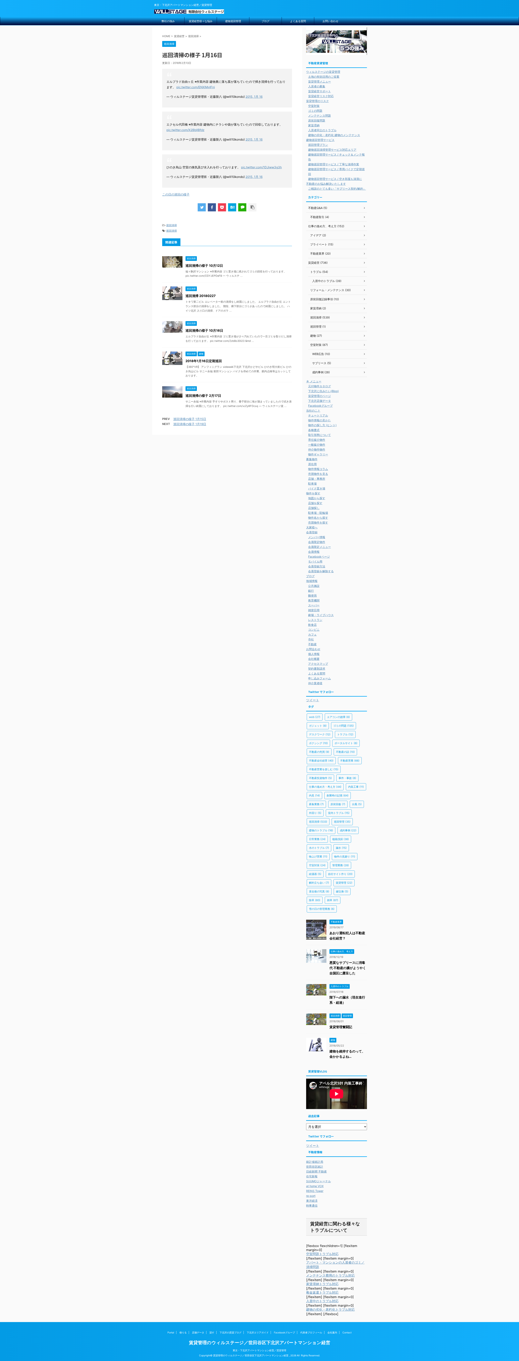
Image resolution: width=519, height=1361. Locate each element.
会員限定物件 (316, 542)
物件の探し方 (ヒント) (322, 425)
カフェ (312, 634)
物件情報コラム (318, 469)
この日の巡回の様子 (176, 194)
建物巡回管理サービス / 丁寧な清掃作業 (333, 164)
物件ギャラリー (318, 454)
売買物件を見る (318, 474)
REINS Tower (314, 1191)
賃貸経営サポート (319, 91)
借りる (183, 1332)
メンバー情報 (316, 537)
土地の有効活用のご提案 (323, 76)
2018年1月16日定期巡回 (204, 361)
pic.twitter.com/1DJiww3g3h (261, 167)
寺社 (311, 639)
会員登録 (311, 532)
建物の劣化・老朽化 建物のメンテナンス (334, 135)
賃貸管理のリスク (317, 101)
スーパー (314, 605)
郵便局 (312, 595)
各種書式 (314, 430)
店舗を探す (315, 503)
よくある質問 (298, 21)
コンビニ (314, 629)
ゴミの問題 (315, 110)
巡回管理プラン (318, 144)
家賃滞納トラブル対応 (322, 1284)
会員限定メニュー (319, 547)
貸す (211, 1332)
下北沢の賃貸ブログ (230, 1332)
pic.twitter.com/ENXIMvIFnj (195, 87)
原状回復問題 (316, 120)
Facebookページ (319, 556)
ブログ (265, 21)
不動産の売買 (319, 751)
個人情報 (314, 654)
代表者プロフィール (311, 1332)
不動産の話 (345, 751)
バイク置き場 (316, 488)
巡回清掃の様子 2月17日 (203, 396)
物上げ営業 (318, 856)
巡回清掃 (171, 225)
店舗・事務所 (316, 478)
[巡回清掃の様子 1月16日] (232, 207)
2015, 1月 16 (254, 97)
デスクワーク (319, 734)
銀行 (311, 590)
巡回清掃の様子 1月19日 (189, 424)
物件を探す (313, 493)
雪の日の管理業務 (322, 908)
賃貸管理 (344, 882)
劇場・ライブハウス (321, 615)
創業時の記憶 (338, 795)
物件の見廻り (344, 856)
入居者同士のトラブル (322, 130)
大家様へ (311, 527)
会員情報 (314, 551)
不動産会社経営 (321, 760)
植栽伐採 (340, 839)
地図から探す (316, 498)
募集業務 (316, 804)
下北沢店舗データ (319, 400)
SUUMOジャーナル (318, 1181)
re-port (310, 1195)
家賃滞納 (314, 125)
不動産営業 (349, 760)
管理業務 (340, 865)
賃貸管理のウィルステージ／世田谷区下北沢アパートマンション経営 (259, 1342)
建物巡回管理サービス (320, 140)
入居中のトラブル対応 (322, 1301)
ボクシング (318, 743)
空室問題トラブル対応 (322, 1254)
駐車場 (312, 483)
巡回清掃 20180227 (201, 296)
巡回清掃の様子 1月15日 (189, 419)
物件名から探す (318, 517)
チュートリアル (318, 415)
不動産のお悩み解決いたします (326, 183)
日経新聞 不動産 (316, 1171)
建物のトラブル (321, 830)
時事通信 (311, 1205)
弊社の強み (168, 21)
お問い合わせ (330, 21)
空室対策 (314, 106)
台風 (357, 804)
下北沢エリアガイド (258, 1332)
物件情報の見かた (319, 420)
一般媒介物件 (316, 444)
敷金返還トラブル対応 (322, 1292)
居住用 (312, 464)
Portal (170, 1332)
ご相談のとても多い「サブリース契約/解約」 (337, 188)
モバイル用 (315, 561)
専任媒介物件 (316, 439)
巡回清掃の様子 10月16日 (204, 330)
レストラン (315, 620)
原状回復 (337, 804)
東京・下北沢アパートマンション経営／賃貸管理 (259, 1350)
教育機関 (314, 600)
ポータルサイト (346, 743)
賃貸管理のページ (319, 396)
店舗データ (198, 1332)
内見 (314, 795)
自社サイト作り (340, 874)
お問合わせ (313, 649)
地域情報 (311, 581)
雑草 (332, 900)
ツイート (312, 700)
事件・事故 (347, 778)
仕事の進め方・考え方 (325, 786)
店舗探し (314, 508)
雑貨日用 (314, 610)
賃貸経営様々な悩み (200, 21)
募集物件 (311, 459)
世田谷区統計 (314, 1166)
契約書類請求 (316, 668)
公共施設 (314, 585)
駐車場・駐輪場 (318, 512)
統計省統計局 (314, 1161)
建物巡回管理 (233, 21)
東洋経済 (311, 1200)
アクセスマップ (318, 663)
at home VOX (315, 1186)
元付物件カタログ (319, 386)
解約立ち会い (319, 882)
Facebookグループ (320, 405)
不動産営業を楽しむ (323, 769)
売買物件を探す (318, 522)
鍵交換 (342, 891)
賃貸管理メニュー (319, 81)
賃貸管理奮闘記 (340, 1027)
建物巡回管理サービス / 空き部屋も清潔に (335, 179)
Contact (347, 1332)
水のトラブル (319, 847)
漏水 (341, 847)
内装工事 (356, 786)
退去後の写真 (319, 891)
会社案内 (332, 1332)
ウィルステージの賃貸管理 (323, 71)
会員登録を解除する (321, 571)
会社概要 (314, 659)
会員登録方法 (316, 566)
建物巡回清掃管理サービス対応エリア (332, 149)
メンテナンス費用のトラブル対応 (330, 1275)
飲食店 (312, 624)
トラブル (345, 734)
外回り (315, 812)
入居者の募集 (316, 86)
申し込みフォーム (319, 678)
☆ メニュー (313, 381)
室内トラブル (339, 812)
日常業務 (317, 839)
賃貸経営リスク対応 (321, 96)
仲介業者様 (315, 683)
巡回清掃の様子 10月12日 (204, 266)
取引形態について (319, 435)
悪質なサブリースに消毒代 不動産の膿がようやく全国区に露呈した (347, 968)
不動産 (312, 644)
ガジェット (318, 725)
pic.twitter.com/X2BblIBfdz (185, 130)
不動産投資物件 (320, 778)
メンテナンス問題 (319, 115)
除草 (314, 900)
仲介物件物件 (316, 449)
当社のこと (313, 410)
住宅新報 (311, 1176)
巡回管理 (342, 821)
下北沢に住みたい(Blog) (323, 391)
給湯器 (315, 874)
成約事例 (348, 830)
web (314, 717)
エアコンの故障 (338, 717)
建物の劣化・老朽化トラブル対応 (330, 1309)
